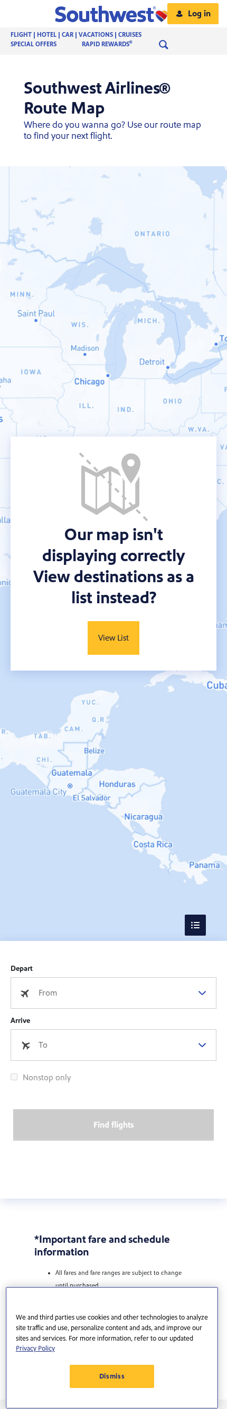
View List (113, 638)
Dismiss (112, 1376)
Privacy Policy (35, 1348)
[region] (112, 1347)
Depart (22, 969)
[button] (113, 13)
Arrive (20, 1021)
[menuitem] (86, 35)
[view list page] (195, 925)
